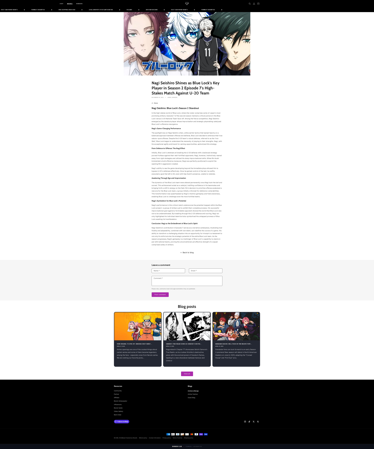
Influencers (118, 404)
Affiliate (116, 397)
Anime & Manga (193, 391)
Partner (116, 394)
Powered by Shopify (131, 438)
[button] (63, 4)
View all (187, 374)
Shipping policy (188, 437)
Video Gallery (118, 411)
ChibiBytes (122, 438)
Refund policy (143, 437)
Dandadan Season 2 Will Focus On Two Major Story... (233, 344)
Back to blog (188, 252)
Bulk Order (117, 415)
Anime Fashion (193, 394)
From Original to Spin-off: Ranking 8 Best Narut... (134, 344)
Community (118, 391)
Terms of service (177, 437)
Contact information (155, 437)
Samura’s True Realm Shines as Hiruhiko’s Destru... (184, 344)
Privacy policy (167, 437)
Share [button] (156, 103)
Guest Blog (191, 397)
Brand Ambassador (120, 401)
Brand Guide (118, 408)
